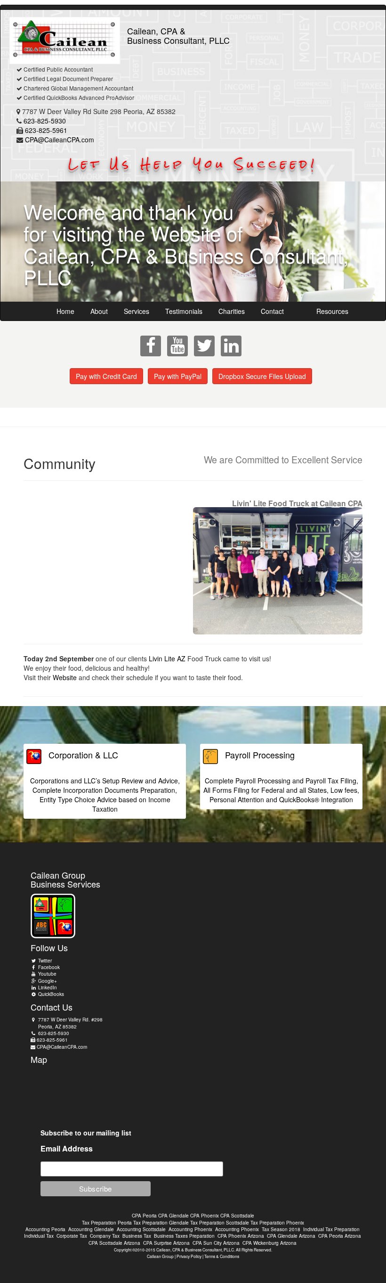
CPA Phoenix (204, 1215)
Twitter (44, 960)
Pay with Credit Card (106, 376)
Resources (332, 311)
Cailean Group (160, 1256)
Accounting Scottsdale (141, 1229)
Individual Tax (39, 1236)
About (99, 311)
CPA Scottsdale (237, 1215)
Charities (231, 311)
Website (65, 677)
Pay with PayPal (177, 376)
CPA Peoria (144, 1215)
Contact (272, 311)
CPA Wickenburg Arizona (269, 1243)
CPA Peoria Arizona (339, 1236)
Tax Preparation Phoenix (277, 1222)
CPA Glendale (173, 1215)
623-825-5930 (45, 120)
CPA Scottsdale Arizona (114, 1243)
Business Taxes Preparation (184, 1236)
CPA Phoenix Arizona (240, 1236)
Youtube (46, 973)
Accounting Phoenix (190, 1229)
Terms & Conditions (221, 1256)
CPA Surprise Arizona (166, 1243)
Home (65, 311)
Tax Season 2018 (281, 1229)
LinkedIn (47, 987)
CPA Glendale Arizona (291, 1236)
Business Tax (136, 1236)
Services (136, 311)
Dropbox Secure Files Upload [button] (262, 376)
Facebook (48, 967)
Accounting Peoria (45, 1229)
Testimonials (183, 311)
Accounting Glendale (91, 1229)
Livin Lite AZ (167, 658)
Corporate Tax (71, 1236)
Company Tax (105, 1236)
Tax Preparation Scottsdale (219, 1222)
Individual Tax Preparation (331, 1229)
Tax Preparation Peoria (107, 1222)
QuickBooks (50, 994)
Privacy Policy (189, 1256)
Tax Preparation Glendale (161, 1222)
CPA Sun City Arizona (216, 1243)
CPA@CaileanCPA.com (59, 139)
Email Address (66, 1148)
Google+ (47, 981)
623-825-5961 (46, 130)
